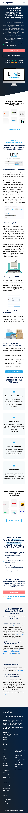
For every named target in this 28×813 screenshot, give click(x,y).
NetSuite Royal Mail (19, 765)
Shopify (12, 653)
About (4, 756)
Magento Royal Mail (19, 756)
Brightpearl (14, 650)
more (19, 653)
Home (4, 754)
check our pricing (19, 670)
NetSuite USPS (19, 769)
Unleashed (12, 651)
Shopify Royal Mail (20, 760)
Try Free (5, 763)
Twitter (5, 801)
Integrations (6, 765)
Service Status (7, 804)
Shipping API (6, 790)
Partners (5, 761)
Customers (6, 770)
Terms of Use (6, 775)
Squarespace (6, 653)
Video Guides (6, 788)
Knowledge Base (7, 786)
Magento (17, 651)
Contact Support (7, 799)
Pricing (5, 768)
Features (5, 758)
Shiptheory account (15, 626)
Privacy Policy (6, 777)
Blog (4, 772)
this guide (5, 694)
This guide (20, 634)
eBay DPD (17, 762)
